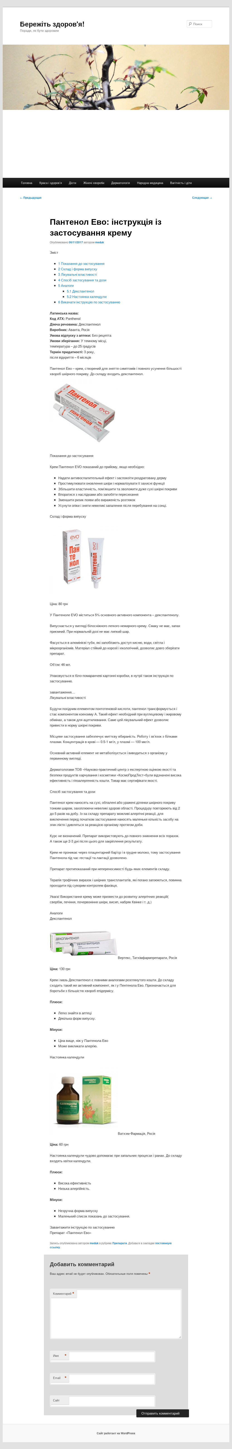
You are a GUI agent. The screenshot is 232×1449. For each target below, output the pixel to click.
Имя (60, 1355)
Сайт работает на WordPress (116, 1433)
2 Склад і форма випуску (77, 268)
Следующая (202, 198)
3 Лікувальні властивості (77, 274)
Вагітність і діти (181, 183)
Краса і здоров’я (50, 183)
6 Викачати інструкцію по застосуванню (89, 301)
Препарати (119, 1243)
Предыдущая (30, 198)
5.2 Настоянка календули (86, 296)
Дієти (72, 183)
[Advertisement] (116, 144)
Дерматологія (120, 183)
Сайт (56, 1400)
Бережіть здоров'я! (52, 24)
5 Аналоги (66, 285)
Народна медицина (150, 183)
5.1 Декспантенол (80, 291)
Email (60, 1377)
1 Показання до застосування (81, 263)
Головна (26, 183)
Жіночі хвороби (93, 183)
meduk (99, 242)
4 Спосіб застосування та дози (82, 280)
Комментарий (63, 1293)
